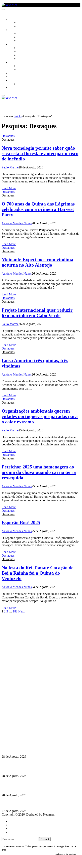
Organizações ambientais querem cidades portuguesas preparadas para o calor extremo (40, 416)
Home (13, 821)
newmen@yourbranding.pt (33, 719)
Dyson (22, 48)
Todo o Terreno (28, 84)
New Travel (17, 87)
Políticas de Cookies (26, 737)
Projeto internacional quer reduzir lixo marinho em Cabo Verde (37, 312)
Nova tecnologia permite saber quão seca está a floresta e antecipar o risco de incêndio (40, 153)
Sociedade (16, 19)
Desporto (16, 80)
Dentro (22, 66)
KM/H (13, 77)
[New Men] (10, 5)
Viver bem (24, 55)
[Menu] (3, 9)
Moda (21, 51)
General (15, 825)
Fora (21, 69)
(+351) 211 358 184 (28, 722)
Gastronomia (19, 73)
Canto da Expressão (31, 26)
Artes (21, 33)
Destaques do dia (20, 832)
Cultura (15, 30)
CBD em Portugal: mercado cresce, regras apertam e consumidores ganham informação (37, 766)
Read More (9, 188)
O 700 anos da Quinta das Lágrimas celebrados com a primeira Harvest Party (38, 209)
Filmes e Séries (27, 37)
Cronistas (24, 22)
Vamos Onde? (18, 62)
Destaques (8, 136)
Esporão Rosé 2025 (21, 522)
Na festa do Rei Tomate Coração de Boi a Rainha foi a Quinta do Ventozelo (37, 573)
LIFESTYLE (16, 44)
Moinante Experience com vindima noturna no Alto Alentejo (37, 262)
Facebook (22, 730)
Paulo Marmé (10, 167)
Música (22, 40)
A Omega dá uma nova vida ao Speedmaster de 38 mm (38, 803)
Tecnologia (25, 58)
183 (15, 611)
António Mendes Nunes (17, 223)
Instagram (22, 726)
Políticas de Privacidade (28, 733)
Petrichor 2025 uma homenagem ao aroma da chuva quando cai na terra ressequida (39, 472)
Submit (45, 839)
